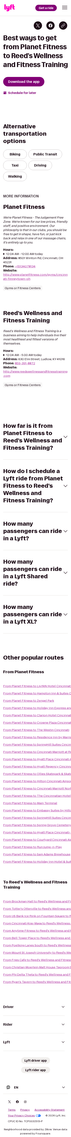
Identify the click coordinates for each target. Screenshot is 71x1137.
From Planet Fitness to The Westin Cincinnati (36, 730)
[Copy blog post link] (63, 25)
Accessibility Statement (50, 1110)
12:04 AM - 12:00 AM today (24, 254)
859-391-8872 (25, 363)
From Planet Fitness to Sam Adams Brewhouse (36, 854)
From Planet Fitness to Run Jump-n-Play (32, 847)
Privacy (25, 1110)
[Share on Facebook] (50, 25)
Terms (12, 1110)
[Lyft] (9, 8)
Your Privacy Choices (21, 1115)
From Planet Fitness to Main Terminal (30, 803)
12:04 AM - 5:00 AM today (24, 355)
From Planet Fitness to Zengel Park (28, 701)
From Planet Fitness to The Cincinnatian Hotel (37, 796)
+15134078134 (25, 266)
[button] (65, 7)
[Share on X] (38, 25)
